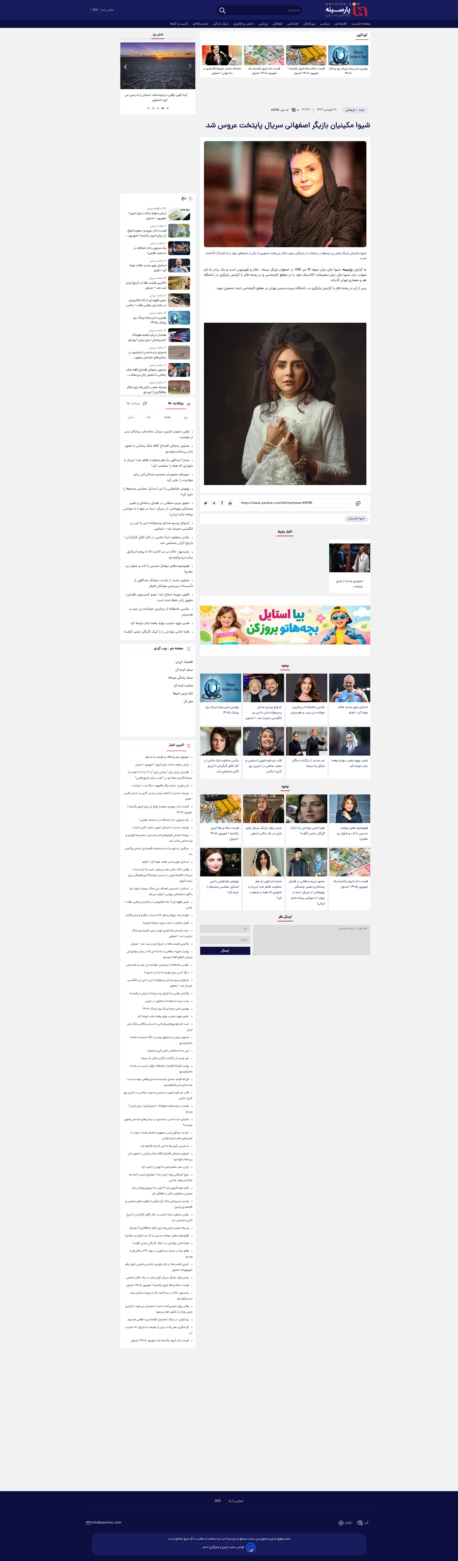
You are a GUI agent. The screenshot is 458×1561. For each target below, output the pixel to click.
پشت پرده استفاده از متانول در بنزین (167, 1001)
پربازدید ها (175, 403)
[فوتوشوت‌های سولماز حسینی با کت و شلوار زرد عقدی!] (349, 808)
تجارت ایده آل (183, 685)
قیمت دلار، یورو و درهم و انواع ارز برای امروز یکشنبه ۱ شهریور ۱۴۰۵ (146, 233)
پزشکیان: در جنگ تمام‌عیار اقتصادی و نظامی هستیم (158, 1319)
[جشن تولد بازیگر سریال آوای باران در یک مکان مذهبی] (263, 808)
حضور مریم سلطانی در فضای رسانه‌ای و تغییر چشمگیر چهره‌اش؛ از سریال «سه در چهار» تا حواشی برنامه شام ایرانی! (307, 892)
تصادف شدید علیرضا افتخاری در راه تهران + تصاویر (222, 71)
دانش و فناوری (244, 23)
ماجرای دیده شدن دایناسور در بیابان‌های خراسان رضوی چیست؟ (147, 355)
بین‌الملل (309, 23)
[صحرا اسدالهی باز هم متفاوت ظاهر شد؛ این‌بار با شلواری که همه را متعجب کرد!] (263, 862)
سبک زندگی (221, 23)
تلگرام (348, 1523)
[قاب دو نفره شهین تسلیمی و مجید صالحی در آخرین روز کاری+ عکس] (263, 741)
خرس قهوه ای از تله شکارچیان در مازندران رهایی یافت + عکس (146, 303)
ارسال (225, 950)
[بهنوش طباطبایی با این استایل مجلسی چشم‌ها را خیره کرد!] (220, 862)
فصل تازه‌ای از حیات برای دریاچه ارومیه (166, 923)
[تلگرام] (214, 503)
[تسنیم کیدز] (285, 627)
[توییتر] (206, 503)
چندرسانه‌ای (201, 23)
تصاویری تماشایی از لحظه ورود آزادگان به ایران (158, 95)
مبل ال (188, 701)
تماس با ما (107, 10)
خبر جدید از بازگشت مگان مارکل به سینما (308, 763)
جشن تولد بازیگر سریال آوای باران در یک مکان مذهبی (264, 831)
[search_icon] (222, 11)
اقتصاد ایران (184, 662)
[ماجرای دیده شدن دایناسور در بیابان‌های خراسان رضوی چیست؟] (179, 353)
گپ (366, 1523)
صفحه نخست (361, 23)
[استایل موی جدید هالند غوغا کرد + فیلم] (349, 688)
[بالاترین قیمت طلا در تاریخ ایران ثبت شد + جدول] (179, 283)
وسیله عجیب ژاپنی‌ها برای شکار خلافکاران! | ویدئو (146, 390)
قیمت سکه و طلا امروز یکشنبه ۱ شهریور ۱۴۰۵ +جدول (306, 71)
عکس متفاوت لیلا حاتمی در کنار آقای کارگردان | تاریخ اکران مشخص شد (221, 766)
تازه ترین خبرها (183, 693)
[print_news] (230, 503)
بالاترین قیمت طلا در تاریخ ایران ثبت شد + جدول (146, 286)
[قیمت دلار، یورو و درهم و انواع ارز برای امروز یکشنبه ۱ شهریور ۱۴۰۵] (179, 231)
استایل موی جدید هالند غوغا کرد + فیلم (353, 710)
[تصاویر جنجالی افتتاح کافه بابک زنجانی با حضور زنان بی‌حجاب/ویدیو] (179, 370)
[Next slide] (190, 66)
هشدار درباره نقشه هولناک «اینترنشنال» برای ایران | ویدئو (147, 338)
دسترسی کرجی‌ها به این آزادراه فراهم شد (165, 1146)
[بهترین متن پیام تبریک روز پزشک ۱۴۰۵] (348, 55)
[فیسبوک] (222, 503)
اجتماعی (293, 23)
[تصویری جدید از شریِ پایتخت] (349, 557)
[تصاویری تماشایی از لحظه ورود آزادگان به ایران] (157, 65)
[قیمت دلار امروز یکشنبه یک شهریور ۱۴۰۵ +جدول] (264, 55)
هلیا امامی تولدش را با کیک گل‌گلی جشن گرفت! (307, 831)
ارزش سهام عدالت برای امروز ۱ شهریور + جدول (147, 216)
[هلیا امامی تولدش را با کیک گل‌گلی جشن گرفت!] (306, 808)
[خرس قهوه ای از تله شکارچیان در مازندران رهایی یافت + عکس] (179, 300)
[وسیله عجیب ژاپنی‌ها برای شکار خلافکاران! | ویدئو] (179, 387)
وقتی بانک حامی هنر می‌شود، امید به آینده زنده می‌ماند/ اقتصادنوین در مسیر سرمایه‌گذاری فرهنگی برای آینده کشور (160, 875)
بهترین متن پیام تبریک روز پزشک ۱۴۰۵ (348, 71)
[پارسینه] (344, 10)
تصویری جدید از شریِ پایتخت (349, 584)
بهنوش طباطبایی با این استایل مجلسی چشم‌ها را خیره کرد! (223, 887)
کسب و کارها (179, 23)
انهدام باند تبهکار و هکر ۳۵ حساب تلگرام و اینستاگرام (157, 915)
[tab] (167, 108)
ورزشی (264, 23)
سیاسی (325, 23)
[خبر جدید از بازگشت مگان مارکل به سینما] (306, 741)
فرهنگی (278, 23)
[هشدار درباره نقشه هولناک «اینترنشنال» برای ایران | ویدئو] (179, 335)
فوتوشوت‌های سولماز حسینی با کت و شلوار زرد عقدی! (352, 834)
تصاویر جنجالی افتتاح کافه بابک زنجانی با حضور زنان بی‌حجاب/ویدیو (146, 373)
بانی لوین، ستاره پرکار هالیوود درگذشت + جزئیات (160, 785)
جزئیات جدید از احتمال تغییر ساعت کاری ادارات (160, 827)
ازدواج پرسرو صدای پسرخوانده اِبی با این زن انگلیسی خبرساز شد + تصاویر (263, 713)
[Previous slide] (126, 66)
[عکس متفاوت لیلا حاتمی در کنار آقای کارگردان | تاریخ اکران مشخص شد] (220, 741)
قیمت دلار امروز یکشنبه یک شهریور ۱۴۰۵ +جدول (264, 71)
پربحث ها (133, 403)
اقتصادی (341, 23)
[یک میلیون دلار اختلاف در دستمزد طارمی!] (179, 248)
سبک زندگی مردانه (180, 678)
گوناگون (362, 35)
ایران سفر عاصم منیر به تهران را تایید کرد (165, 1167)
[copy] (357, 503)
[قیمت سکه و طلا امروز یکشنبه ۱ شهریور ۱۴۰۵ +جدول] (306, 55)
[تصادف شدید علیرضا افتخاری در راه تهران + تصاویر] (222, 55)
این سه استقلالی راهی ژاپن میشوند (168, 1051)
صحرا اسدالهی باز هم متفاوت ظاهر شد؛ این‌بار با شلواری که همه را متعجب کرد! (265, 890)
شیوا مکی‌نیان (356, 518)
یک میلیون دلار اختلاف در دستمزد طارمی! (150, 251)
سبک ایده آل (184, 670)
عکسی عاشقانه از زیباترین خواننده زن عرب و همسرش (308, 710)
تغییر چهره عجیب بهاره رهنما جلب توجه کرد (350, 763)
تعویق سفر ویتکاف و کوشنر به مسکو (167, 757)
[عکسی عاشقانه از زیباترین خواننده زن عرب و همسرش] (306, 688)
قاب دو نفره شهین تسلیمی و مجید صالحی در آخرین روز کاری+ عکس (263, 766)
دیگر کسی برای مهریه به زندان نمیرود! (166, 972)
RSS (95, 10)
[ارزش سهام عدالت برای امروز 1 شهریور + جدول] (179, 213)
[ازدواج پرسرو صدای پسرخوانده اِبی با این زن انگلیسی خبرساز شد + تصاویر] (263, 688)
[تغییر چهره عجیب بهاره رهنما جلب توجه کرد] (349, 741)
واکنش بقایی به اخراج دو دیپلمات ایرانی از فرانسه (159, 993)
